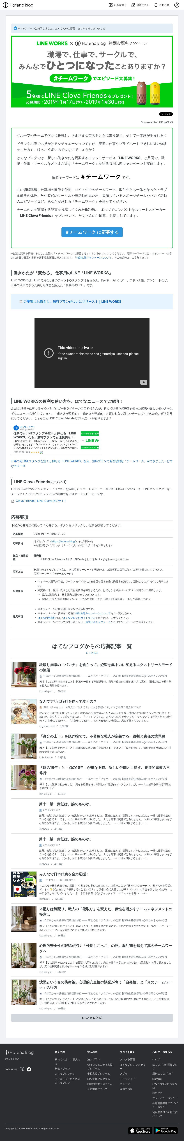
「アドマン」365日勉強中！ (59, 879)
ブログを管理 (127, 1059)
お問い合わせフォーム (98, 622)
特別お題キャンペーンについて (94, 257)
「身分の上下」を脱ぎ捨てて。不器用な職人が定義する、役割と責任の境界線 (102, 736)
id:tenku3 (45, 898)
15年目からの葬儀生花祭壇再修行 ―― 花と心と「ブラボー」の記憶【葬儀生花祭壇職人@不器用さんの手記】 (105, 675)
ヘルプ (156, 1059)
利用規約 (157, 1093)
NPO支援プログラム (98, 1078)
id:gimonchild (47, 726)
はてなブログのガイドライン (79, 617)
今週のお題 (126, 1089)
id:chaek (44, 828)
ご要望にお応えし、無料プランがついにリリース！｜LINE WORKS (72, 301)
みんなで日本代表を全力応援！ (64, 874)
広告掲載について (97, 1089)
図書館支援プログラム (99, 1083)
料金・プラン (62, 1068)
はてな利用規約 (46, 617)
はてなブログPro (64, 1073)
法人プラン (93, 1059)
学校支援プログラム (98, 1073)
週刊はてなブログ (162, 1073)
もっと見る (92, 652)
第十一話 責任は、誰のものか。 (66, 804)
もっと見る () (92, 1017)
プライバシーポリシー (165, 1098)
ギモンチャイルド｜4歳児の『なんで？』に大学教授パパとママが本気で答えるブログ (92, 707)
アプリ (123, 1073)
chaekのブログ (51, 809)
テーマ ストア (128, 1078)
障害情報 (157, 1078)
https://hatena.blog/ (63, 541)
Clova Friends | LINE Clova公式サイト (41, 501)
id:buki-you (46, 691)
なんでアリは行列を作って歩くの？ (68, 701)
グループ (125, 1083)
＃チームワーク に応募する (92, 232)
